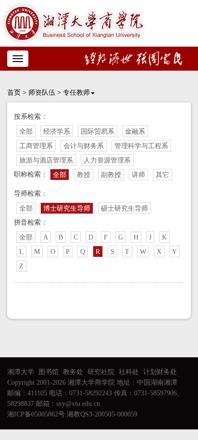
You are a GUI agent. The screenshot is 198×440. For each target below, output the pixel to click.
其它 (162, 174)
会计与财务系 (83, 146)
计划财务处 (160, 372)
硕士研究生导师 (124, 208)
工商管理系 (36, 146)
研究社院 (100, 372)
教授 (83, 174)
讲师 (138, 174)
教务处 (73, 372)
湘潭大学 (20, 372)
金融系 (135, 131)
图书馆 (48, 372)
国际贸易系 (97, 131)
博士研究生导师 (66, 208)
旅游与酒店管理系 (46, 160)
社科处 (129, 372)
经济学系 (56, 131)
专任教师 (76, 92)
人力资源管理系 (107, 160)
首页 (14, 92)
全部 (26, 131)
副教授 (111, 174)
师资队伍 (41, 92)
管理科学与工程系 (141, 146)
